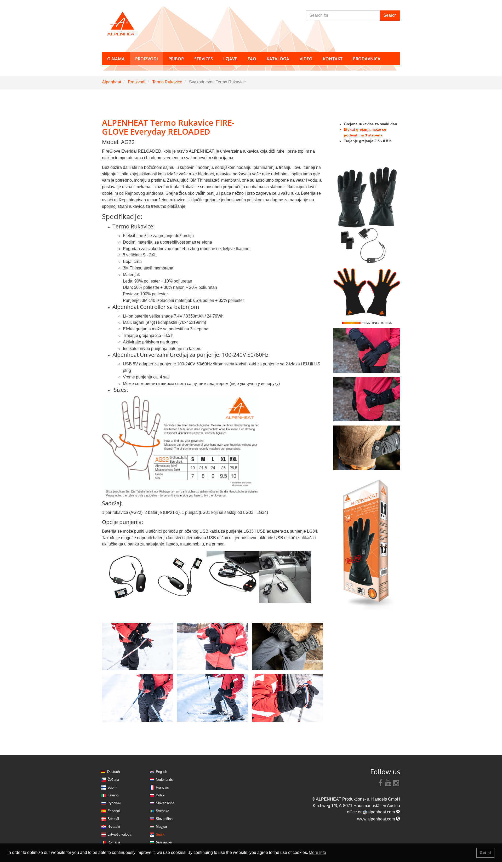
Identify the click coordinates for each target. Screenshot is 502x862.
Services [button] (203, 59)
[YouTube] (388, 782)
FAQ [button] (252, 59)
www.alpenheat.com (376, 819)
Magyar (161, 827)
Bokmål (113, 819)
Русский (114, 803)
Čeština (113, 779)
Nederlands (164, 779)
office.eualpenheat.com (371, 812)
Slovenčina (164, 819)
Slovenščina (165, 803)
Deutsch (113, 772)
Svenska (162, 811)
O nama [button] (116, 59)
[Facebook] (380, 782)
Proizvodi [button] (146, 59)
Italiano (112, 795)
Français (162, 787)
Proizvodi (136, 82)
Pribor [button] (176, 59)
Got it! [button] (485, 852)
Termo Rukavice (167, 82)
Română (113, 842)
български (164, 842)
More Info (317, 852)
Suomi (112, 787)
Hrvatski (113, 827)
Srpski (161, 834)
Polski (160, 795)
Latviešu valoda (119, 834)
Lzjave (230, 59)
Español (113, 811)
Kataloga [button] (278, 59)
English (161, 772)
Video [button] (306, 59)
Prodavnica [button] (366, 59)
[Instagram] (396, 782)
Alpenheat (111, 82)
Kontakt (333, 59)
